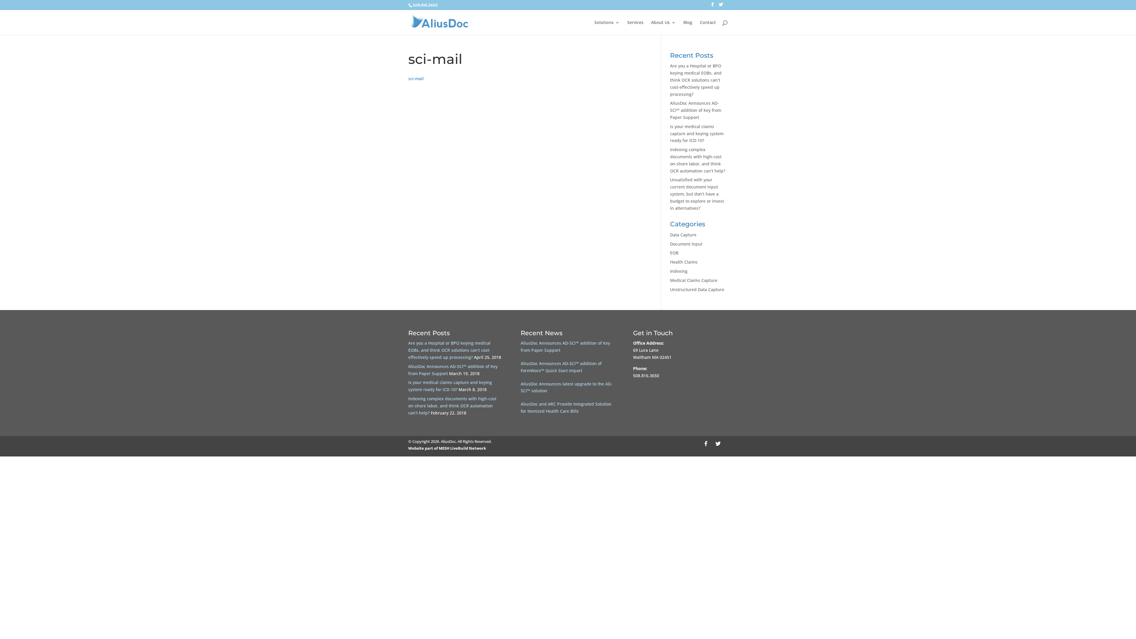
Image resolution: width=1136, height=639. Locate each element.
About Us (660, 22)
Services (635, 22)
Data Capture (683, 235)
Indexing (679, 271)
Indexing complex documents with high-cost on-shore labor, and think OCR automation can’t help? (452, 406)
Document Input (686, 244)
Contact (708, 22)
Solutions (604, 22)
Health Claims (684, 262)
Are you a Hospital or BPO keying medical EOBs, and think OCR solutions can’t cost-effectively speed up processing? (696, 80)
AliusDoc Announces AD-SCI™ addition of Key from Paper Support (695, 110)
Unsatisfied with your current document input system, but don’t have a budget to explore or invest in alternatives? (697, 194)
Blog (687, 22)
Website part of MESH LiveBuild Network (447, 448)
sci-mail (416, 78)
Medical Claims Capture (693, 280)
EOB (674, 253)
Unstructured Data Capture (697, 289)
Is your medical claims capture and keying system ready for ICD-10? (697, 133)
